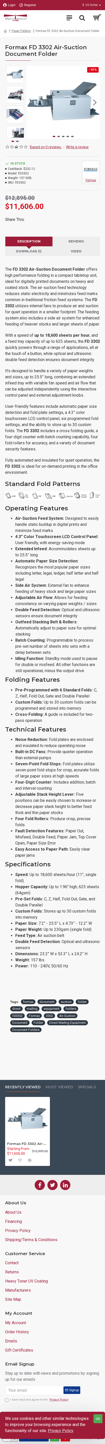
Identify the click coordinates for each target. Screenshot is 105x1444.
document (47, 1002)
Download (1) (29, 251)
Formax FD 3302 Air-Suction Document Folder (27, 1144)
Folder (38, 1023)
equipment (51, 1009)
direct (16, 1009)
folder (82, 1002)
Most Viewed (59, 1087)
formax (28, 1002)
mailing (32, 1009)
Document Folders (26, 1030)
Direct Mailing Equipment (67, 1023)
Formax (34, 1016)
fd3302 (17, 1016)
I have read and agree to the (39, 1399)
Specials (87, 1087)
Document (20, 1023)
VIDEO (76, 251)
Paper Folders (21, 31)
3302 (49, 1016)
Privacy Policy (60, 1430)
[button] (32, 102)
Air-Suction (67, 1016)
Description (29, 241)
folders (70, 1009)
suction (66, 1002)
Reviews (76, 241)
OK (98, 1419)
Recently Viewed (23, 1087)
